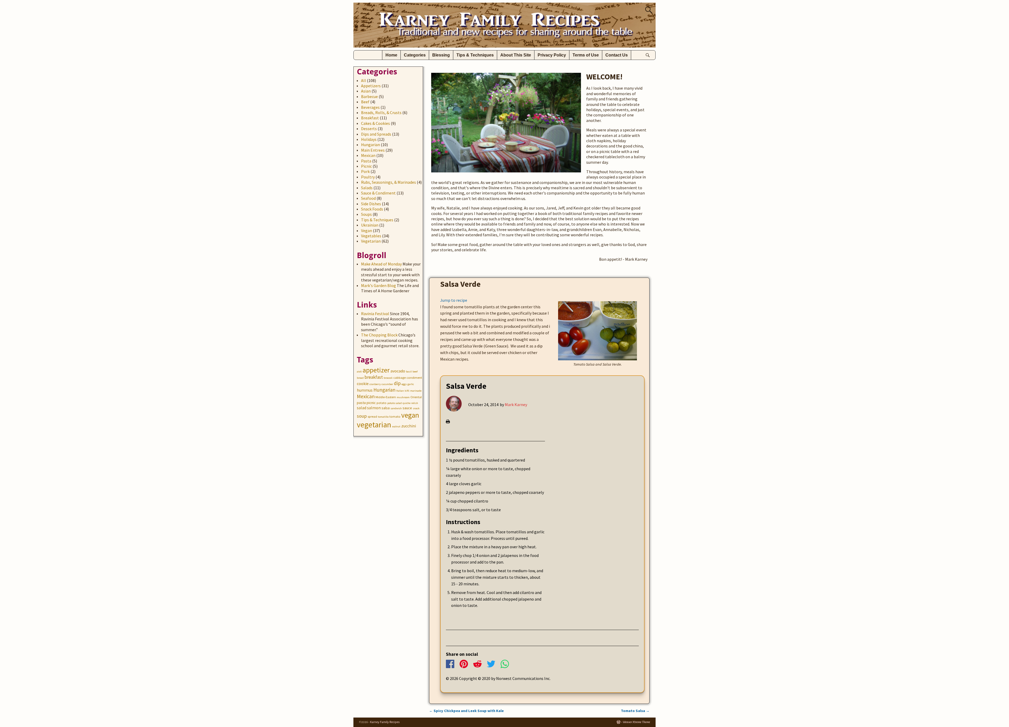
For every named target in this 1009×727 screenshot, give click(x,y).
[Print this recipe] (448, 421)
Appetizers (371, 85)
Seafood (368, 198)
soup (362, 416)
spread (372, 416)
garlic (411, 384)
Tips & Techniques (475, 55)
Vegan (366, 230)
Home (391, 55)
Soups (366, 214)
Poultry (368, 177)
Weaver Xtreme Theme (636, 722)
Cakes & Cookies (375, 123)
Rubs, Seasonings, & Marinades (388, 182)
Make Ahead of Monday (381, 264)
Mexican (368, 155)
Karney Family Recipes (385, 722)
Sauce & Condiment (378, 193)
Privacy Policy (552, 55)
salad (361, 407)
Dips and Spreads (376, 134)
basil (409, 371)
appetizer (376, 370)
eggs (404, 384)
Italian (400, 390)
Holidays (369, 139)
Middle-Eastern (385, 397)
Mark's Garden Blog (378, 285)
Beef (365, 101)
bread (360, 378)
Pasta (366, 160)
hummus (365, 390)
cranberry (375, 384)
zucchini (408, 425)
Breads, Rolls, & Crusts (381, 112)
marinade (415, 390)
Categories (415, 55)
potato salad (394, 403)
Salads (367, 187)
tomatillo (383, 416)
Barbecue (369, 96)
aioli (359, 371)
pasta (361, 402)
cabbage (399, 378)
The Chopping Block (379, 334)
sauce (407, 408)
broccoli (388, 378)
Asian (366, 91)
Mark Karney (516, 404)
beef (415, 371)
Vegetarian (371, 241)
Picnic (366, 166)
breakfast (373, 377)
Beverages (370, 107)
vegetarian (374, 424)
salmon (374, 407)
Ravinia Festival (375, 313)
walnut (396, 426)
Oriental (416, 397)
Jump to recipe (453, 300)
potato (382, 403)
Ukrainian (369, 225)
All (363, 80)
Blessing (441, 55)
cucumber (387, 384)
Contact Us (616, 55)
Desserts (369, 128)
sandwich (396, 408)
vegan (410, 415)
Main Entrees (373, 150)
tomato (394, 416)
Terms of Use (586, 55)
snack (416, 408)
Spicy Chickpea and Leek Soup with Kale (466, 710)
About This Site (515, 55)
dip (397, 383)
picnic (371, 402)
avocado (397, 370)
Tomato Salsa (635, 710)
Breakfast (370, 117)
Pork (365, 171)
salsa (386, 408)
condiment (414, 378)
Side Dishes (371, 203)
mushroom (403, 397)
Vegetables (371, 235)
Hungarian (370, 144)
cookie (363, 383)
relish (414, 403)
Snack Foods (372, 209)
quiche (406, 403)
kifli (407, 390)
